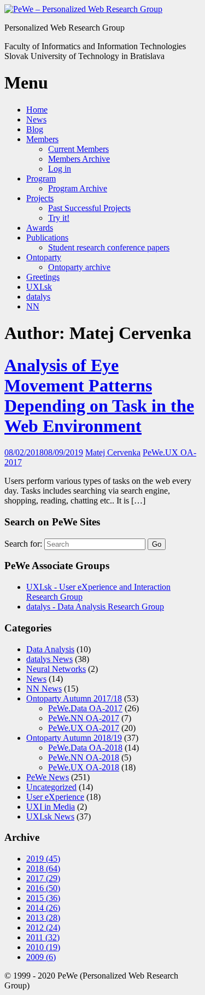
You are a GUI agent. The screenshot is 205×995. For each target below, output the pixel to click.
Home (37, 109)
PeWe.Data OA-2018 (85, 747)
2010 (43, 947)
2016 (43, 888)
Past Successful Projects (89, 208)
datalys (38, 296)
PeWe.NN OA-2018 (83, 757)
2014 (43, 907)
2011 (43, 937)
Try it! (58, 218)
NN (32, 306)
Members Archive (79, 158)
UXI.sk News (50, 816)
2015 (43, 898)
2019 (43, 858)
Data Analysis (50, 649)
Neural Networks (56, 669)
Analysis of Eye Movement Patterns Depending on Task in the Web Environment (99, 395)
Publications (47, 237)
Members (42, 139)
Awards (39, 227)
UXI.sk (39, 286)
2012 (43, 927)
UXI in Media (50, 806)
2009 (41, 957)
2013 (43, 917)
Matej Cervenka (112, 452)
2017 (43, 878)
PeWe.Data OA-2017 (85, 708)
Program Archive (77, 188)
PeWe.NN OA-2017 (83, 718)
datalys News (49, 659)
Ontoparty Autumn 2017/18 (74, 698)
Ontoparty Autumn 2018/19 (74, 737)
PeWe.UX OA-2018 (83, 767)
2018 (43, 868)
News (36, 119)
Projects (40, 198)
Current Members (78, 149)
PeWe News (47, 777)
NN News (44, 688)
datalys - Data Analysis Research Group (95, 606)
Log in (59, 168)
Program (41, 178)
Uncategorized (51, 787)
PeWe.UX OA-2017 (83, 728)
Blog (34, 129)
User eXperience (55, 796)
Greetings (43, 277)
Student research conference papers (108, 247)
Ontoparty (43, 257)
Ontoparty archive (79, 267)
